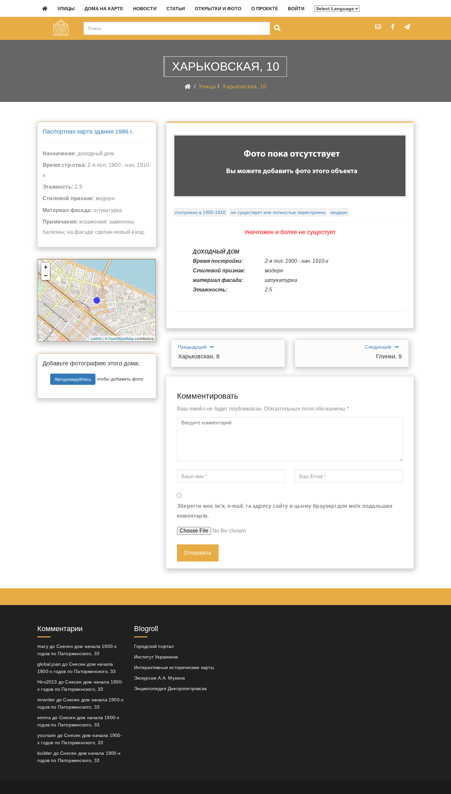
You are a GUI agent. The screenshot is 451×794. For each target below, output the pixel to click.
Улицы (66, 8)
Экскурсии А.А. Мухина (159, 678)
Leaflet (96, 338)
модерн (339, 212)
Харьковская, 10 (244, 86)
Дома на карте (104, 8)
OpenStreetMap (121, 338)
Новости (144, 8)
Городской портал (154, 646)
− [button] (46, 275)
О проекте (264, 8)
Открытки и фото (218, 8)
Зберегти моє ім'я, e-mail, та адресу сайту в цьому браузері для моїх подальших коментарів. (285, 511)
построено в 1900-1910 (200, 212)
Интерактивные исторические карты (174, 667)
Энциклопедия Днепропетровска (170, 688)
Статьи (175, 8)
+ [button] (46, 266)
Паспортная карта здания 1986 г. (88, 131)
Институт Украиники (156, 656)
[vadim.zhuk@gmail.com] (378, 27)
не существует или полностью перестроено (278, 212)
